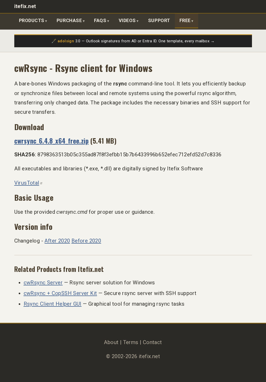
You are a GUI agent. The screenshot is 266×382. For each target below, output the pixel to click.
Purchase (69, 20)
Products (31, 20)
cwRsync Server (43, 282)
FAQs (100, 20)
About (111, 342)
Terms (130, 342)
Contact (152, 342)
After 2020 (57, 241)
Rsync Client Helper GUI (53, 304)
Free (185, 20)
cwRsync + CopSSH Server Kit (60, 293)
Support (159, 20)
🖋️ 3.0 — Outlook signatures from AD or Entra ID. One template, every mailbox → (133, 41)
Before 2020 (86, 241)
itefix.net (25, 6)
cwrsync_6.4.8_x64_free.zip (51, 140)
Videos (127, 20)
